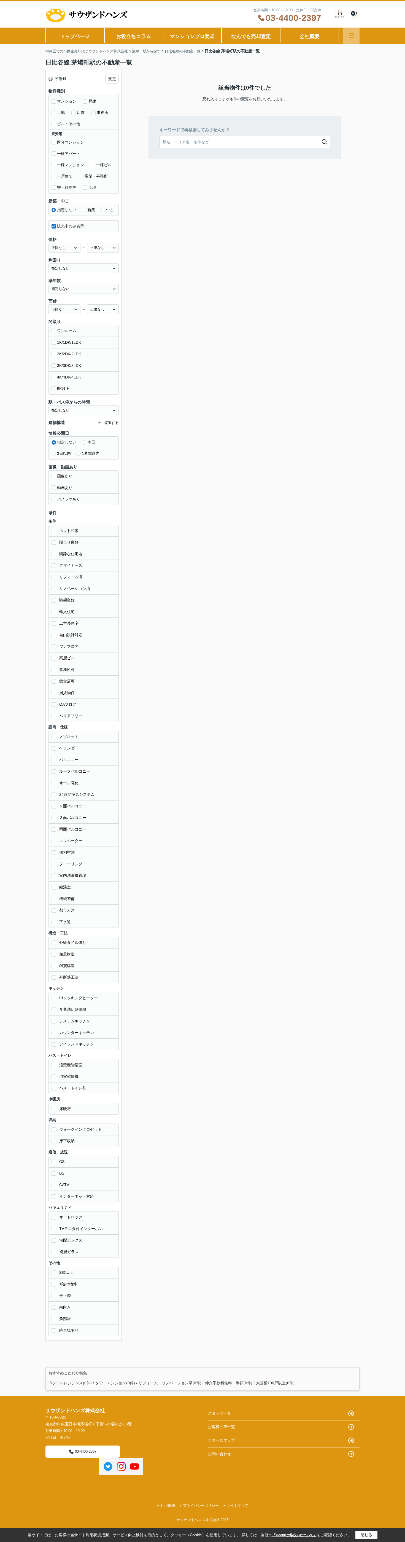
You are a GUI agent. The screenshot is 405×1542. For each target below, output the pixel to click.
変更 (112, 79)
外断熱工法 (69, 977)
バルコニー (69, 759)
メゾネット (69, 736)
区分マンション (70, 142)
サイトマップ (237, 1505)
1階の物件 (68, 1284)
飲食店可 (67, 681)
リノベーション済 (74, 588)
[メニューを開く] (351, 35)
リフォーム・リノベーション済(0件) (170, 1383)
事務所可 (67, 669)
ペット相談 (69, 530)
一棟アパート (68, 153)
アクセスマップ (221, 1440)
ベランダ (67, 748)
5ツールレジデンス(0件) (71, 1383)
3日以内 (64, 453)
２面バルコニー (72, 806)
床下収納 (67, 1141)
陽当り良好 (69, 542)
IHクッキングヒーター (78, 998)
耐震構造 (67, 965)
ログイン (339, 16)
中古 (110, 210)
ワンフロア (69, 646)
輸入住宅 (67, 611)
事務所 (102, 112)
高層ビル (67, 658)
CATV (64, 1185)
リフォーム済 (70, 577)
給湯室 (65, 887)
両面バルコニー (72, 829)
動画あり (64, 487)
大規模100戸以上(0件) (275, 1383)
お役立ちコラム (133, 36)
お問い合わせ (219, 1454)
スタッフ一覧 (219, 1413)
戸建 (92, 101)
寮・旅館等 (66, 187)
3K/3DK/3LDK (69, 365)
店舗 (81, 112)
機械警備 (67, 898)
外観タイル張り (72, 942)
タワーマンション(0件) (115, 1383)
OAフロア (67, 704)
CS (61, 1161)
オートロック (70, 1217)
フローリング (70, 864)
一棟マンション (70, 165)
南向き (65, 1307)
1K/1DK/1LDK (69, 342)
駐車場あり (69, 1330)
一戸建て (64, 176)
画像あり (64, 476)
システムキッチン (74, 1021)
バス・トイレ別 (72, 1088)
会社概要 (310, 36)
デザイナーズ (70, 565)
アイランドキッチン (76, 1044)
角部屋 (65, 1319)
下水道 (65, 922)
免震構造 (67, 954)
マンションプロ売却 (192, 36)
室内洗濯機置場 (72, 875)
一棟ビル (104, 165)
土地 (61, 112)
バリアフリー (70, 716)
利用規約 (168, 1505)
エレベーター (70, 841)
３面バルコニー (72, 817)
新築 (91, 210)
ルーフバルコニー (74, 771)
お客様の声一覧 (221, 1427)
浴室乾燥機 (69, 1076)
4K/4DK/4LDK (69, 377)
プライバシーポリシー (201, 1505)
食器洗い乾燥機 (72, 1009)
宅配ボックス (70, 1240)
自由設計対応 (70, 635)
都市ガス (67, 910)
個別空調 (67, 852)
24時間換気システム (76, 794)
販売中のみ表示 (70, 226)
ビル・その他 (68, 124)
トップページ (75, 36)
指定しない (66, 210)
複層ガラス (69, 1252)
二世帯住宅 (69, 623)
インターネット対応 (76, 1196)
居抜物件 (67, 693)
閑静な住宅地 (70, 554)
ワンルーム (66, 331)
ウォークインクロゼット (80, 1129)
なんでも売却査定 (251, 36)
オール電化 (69, 783)
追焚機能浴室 (70, 1065)
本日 (91, 442)
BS (61, 1173)
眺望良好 (67, 600)
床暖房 (65, 1108)
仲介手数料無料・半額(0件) (228, 1383)
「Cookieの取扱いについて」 (294, 1535)
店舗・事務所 (96, 176)
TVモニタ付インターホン (81, 1228)
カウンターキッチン (76, 1032)
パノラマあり (68, 499)
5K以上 (63, 388)
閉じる (366, 1535)
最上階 (65, 1295)
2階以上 (66, 1272)
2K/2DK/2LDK (69, 354)
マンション (66, 101)
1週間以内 (90, 453)
